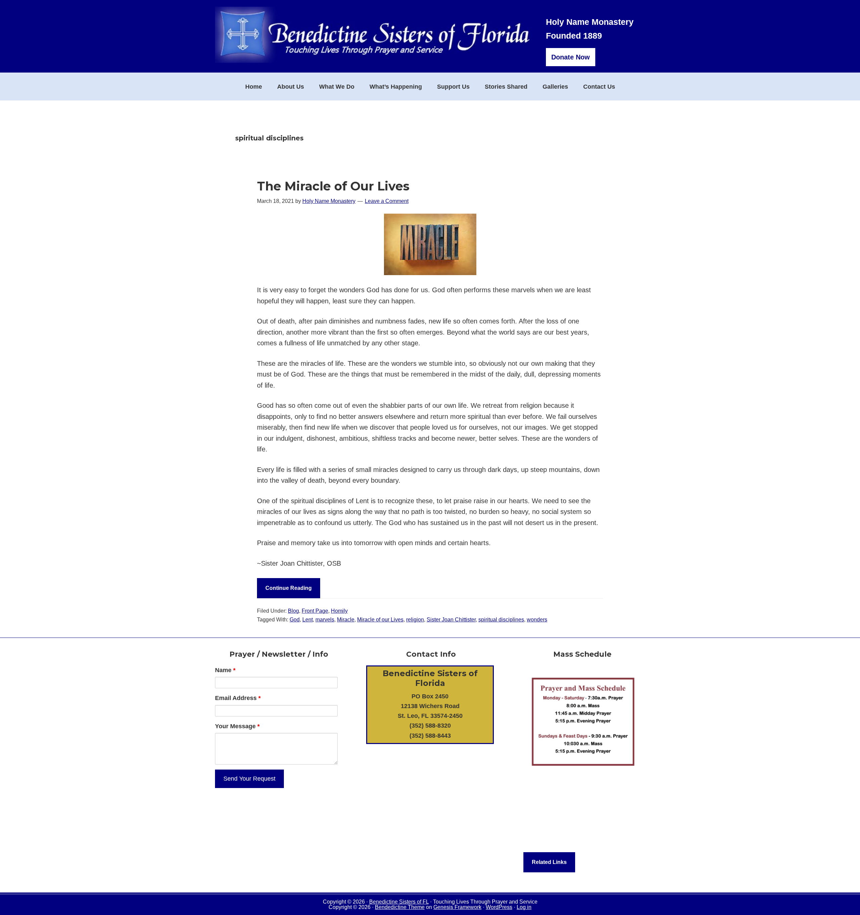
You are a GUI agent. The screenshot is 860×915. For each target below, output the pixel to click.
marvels (324, 619)
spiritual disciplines (501, 619)
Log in (524, 907)
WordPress (499, 907)
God (295, 619)
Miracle (345, 619)
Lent (307, 619)
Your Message (237, 726)
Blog (293, 611)
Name (225, 670)
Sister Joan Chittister (451, 619)
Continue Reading (288, 588)
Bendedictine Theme (400, 907)
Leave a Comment (386, 201)
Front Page (315, 611)
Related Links (549, 862)
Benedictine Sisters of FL (399, 902)
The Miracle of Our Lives (333, 186)
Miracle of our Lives (380, 619)
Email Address (238, 698)
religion (415, 619)
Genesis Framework (457, 907)
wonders (537, 619)
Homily (339, 611)
